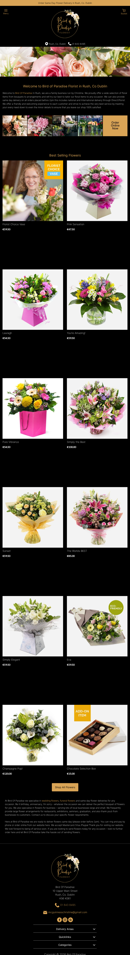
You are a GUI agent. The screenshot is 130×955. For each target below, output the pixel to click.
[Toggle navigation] (6, 12)
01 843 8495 (78, 43)
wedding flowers (50, 800)
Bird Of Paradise (23, 93)
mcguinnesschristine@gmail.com (67, 912)
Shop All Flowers (65, 787)
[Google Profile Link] (70, 919)
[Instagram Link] (65, 919)
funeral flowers (67, 800)
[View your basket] (124, 11)
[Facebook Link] (60, 919)
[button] (65, 928)
